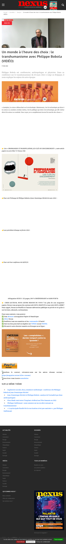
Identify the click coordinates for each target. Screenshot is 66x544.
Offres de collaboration (9, 498)
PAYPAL (44, 324)
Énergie (4, 439)
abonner (11, 316)
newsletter (24, 378)
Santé (4, 450)
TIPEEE (34, 324)
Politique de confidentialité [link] (43, 541)
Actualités (12, 12)
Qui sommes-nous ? (9, 491)
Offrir (6, 319)
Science (5, 447)
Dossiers (37, 430)
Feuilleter (50, 524)
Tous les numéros (40, 461)
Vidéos (5, 461)
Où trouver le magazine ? (40, 532)
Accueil (5, 12)
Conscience (6, 437)
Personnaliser (31, 542)
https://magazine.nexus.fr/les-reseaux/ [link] (16, 375)
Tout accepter (58, 539)
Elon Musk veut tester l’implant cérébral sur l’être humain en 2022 (31, 400)
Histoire (5, 434)
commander (33, 321)
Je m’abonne (37, 470)
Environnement (6, 442)
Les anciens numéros (39, 467)
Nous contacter (7, 495)
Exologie (5, 455)
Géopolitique (6, 445)
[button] (3, 5)
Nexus (33, 5)
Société (5, 453)
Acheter (51, 527)
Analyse (19, 12)
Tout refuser (20, 542)
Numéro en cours (38, 465)
